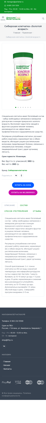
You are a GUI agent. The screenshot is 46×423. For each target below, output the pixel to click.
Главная (7, 361)
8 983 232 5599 (16, 321)
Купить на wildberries (23, 192)
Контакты (8, 369)
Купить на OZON (23, 185)
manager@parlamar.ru (14, 2)
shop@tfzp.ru (7, 340)
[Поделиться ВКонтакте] (16, 175)
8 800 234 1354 (12, 5)
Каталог (7, 365)
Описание (9, 205)
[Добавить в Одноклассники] (21, 175)
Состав (24, 205)
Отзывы (37, 211)
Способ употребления (16, 211)
